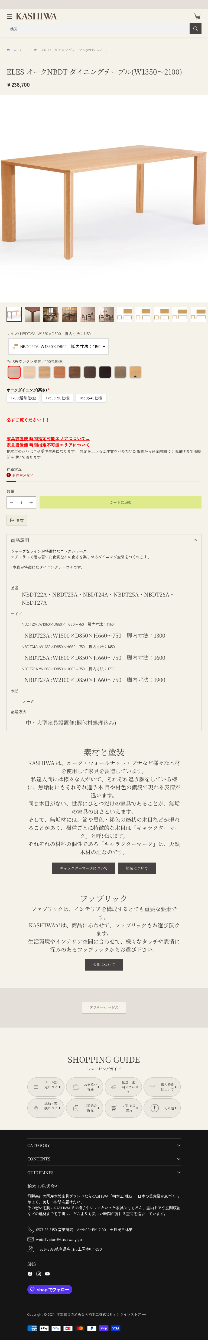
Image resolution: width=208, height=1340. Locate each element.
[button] (58, 346)
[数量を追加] (31, 502)
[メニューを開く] (9, 16)
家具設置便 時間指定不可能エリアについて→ (50, 445)
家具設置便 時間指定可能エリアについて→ (48, 438)
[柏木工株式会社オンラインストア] (36, 16)
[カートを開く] (197, 16)
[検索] (196, 28)
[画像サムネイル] (14, 314)
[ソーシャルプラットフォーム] (30, 1274)
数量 (10, 491)
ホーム (11, 49)
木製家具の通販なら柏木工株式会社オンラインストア (99, 1314)
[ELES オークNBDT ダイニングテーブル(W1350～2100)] (104, 198)
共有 (20, 520)
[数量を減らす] (12, 502)
